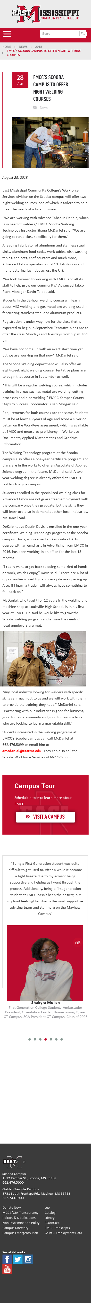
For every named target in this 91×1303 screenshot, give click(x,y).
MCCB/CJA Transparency (20, 1212)
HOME (6, 46)
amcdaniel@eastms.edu (21, 751)
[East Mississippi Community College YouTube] (7, 1268)
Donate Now (11, 1207)
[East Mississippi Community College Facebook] (7, 1259)
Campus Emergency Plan (20, 1233)
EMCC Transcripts (57, 1228)
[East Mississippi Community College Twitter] (18, 1259)
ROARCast (52, 1223)
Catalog (50, 1212)
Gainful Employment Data (63, 1233)
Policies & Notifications (19, 1218)
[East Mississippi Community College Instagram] (28, 1259)
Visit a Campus (49, 817)
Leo (47, 1207)
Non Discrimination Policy (21, 1223)
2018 (38, 46)
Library (50, 1218)
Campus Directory (15, 1228)
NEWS (23, 46)
